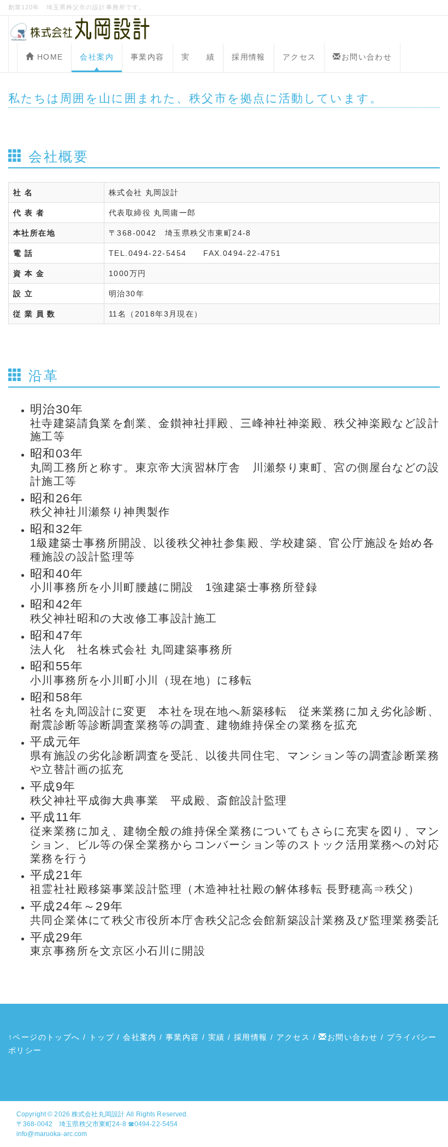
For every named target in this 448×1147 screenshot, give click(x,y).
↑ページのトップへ (44, 1037)
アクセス (299, 56)
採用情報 (249, 56)
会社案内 (97, 56)
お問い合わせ (366, 56)
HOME (48, 56)
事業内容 (147, 56)
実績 (216, 1037)
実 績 (198, 56)
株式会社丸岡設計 (98, 1114)
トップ (101, 1037)
